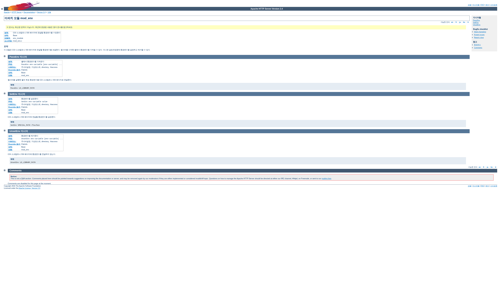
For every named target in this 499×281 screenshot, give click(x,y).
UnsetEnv (476, 25)
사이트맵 (493, 5)
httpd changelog (480, 32)
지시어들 (476, 5)
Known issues (479, 35)
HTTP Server (17, 12)
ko (464, 22)
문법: (10, 64)
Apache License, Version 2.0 (29, 188)
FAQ (482, 5)
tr (468, 22)
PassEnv (476, 20)
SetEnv (476, 23)
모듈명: (7, 38)
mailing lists (326, 178)
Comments (478, 48)
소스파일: (8, 41)
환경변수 (477, 45)
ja (460, 22)
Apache (7, 12)
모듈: (10, 75)
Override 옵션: (14, 70)
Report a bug (479, 38)
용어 (487, 5)
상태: (6, 35)
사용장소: (12, 67)
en (452, 22)
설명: (6, 33)
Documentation (29, 12)
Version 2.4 (41, 12)
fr (456, 22)
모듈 (469, 5)
